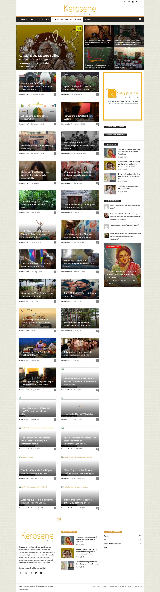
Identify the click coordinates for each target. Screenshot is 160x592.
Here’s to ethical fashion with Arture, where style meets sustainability (35, 175)
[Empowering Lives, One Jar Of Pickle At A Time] (37, 348)
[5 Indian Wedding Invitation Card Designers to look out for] (110, 177)
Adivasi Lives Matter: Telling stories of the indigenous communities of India (129, 164)
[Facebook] (125, 2)
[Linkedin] (132, 2)
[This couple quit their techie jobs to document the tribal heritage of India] (99, 36)
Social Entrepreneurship (67, 19)
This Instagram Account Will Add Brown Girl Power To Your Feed (129, 151)
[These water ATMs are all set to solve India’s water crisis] (37, 259)
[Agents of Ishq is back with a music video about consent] (80, 82)
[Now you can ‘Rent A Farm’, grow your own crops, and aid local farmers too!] (37, 289)
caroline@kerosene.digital (36, 568)
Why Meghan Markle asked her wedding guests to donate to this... (78, 175)
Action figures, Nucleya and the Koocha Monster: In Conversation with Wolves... (80, 381)
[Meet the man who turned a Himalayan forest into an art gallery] (80, 318)
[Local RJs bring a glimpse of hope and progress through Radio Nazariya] (37, 378)
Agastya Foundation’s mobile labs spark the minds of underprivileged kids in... (80, 440)
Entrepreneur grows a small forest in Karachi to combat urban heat (37, 204)
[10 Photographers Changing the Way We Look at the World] (99, 58)
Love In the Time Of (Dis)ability (78, 414)
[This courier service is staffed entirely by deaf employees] (80, 496)
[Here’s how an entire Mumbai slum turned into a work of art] (80, 230)
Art (105, 540)
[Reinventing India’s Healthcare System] (80, 112)
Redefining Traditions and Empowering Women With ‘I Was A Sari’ (79, 263)
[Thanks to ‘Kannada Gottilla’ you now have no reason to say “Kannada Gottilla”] (37, 466)
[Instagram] (128, 2)
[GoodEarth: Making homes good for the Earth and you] (80, 200)
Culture (44, 19)
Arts (33, 19)
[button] (140, 19)
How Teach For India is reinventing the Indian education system (79, 145)
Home (24, 19)
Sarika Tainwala (115, 214)
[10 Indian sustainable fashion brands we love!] (110, 189)
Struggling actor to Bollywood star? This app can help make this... (35, 411)
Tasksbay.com (23, 589)
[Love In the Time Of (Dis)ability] (80, 407)
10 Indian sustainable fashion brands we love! (129, 187)
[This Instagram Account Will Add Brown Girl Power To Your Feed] (110, 153)
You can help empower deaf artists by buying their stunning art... (36, 322)
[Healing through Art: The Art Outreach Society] (129, 58)
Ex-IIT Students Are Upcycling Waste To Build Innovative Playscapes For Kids (35, 234)
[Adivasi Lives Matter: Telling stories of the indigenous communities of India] (49, 47)
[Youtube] (140, 2)
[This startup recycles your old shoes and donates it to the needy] (80, 348)
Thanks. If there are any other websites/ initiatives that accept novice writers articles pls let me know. (125, 216)
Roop (112, 233)
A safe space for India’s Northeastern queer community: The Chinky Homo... (36, 86)
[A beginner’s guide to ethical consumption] (37, 112)
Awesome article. (132, 225)
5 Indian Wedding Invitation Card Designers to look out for (129, 176)
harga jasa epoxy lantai (117, 225)
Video (88, 19)
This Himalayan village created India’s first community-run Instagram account (35, 440)
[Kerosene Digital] (80, 10)
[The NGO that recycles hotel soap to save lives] (80, 289)
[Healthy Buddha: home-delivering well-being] (37, 141)
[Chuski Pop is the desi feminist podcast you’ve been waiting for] (80, 466)
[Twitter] (136, 2)
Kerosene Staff (24, 67)
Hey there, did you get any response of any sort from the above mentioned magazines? (125, 236)
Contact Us (138, 586)
